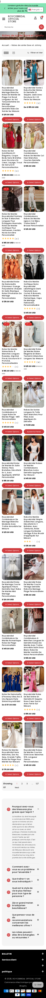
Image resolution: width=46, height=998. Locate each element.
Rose (27, 114)
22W (33, 245)
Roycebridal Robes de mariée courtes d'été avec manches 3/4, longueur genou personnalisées (33, 756)
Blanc (12, 122)
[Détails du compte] (35, 18)
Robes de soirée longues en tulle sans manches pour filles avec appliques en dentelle (33, 416)
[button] (4, 19)
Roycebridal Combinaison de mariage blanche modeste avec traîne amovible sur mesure (12, 523)
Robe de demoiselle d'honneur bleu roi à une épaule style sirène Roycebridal (12, 697)
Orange (34, 111)
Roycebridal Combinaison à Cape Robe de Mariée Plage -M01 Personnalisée (11, 414)
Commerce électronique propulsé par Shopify (23, 984)
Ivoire (5, 122)
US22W (6, 712)
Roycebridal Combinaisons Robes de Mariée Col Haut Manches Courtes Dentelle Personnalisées (34, 157)
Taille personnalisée (11, 308)
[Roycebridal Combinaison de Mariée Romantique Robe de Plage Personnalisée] (12, 621)
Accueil (5, 45)
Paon (27, 111)
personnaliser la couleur (31, 170)
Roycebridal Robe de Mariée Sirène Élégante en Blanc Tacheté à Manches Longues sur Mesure (33, 354)
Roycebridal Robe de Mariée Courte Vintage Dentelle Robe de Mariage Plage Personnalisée (34, 587)
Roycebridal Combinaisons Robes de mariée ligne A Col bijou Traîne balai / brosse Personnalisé (34, 220)
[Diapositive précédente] (5, 8)
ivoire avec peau (31, 239)
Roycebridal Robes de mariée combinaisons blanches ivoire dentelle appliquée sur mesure (33, 469)
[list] (13, 53)
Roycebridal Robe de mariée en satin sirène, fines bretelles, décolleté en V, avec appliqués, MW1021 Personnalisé (11, 470)
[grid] (6, 53)
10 (39, 177)
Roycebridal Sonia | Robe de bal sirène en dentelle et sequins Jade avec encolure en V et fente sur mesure (33, 94)
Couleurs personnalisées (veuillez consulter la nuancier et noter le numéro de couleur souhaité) (11, 185)
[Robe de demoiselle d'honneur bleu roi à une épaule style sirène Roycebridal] (12, 679)
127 (37, 783)
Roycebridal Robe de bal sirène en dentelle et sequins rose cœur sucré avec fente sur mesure (33, 700)
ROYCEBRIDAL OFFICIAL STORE (27, 978)
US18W (5, 305)
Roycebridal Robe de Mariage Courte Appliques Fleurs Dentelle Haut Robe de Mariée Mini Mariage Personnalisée (11, 589)
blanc (33, 665)
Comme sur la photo (11, 488)
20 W (27, 245)
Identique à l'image (11, 314)
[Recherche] (41, 27)
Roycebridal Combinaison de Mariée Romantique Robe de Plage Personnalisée (11, 640)
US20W (13, 305)
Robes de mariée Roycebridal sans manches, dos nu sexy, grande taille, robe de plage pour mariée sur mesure (11, 756)
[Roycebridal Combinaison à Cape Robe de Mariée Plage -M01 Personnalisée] (12, 395)
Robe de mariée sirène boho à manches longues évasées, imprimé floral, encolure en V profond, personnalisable (11, 356)
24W (39, 245)
